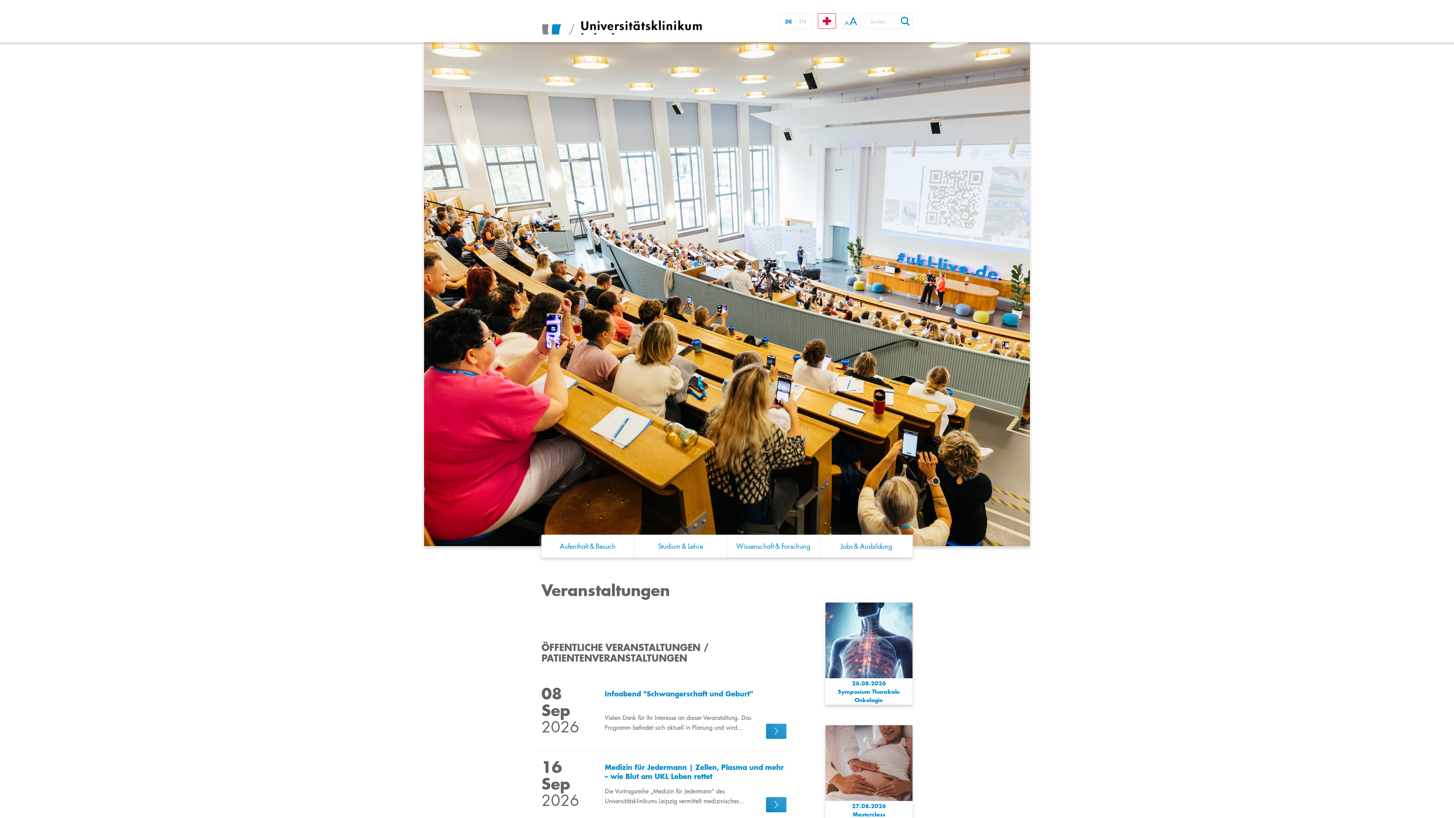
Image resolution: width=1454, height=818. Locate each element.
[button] (905, 21)
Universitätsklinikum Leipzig (635, 21)
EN (802, 21)
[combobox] (882, 21)
